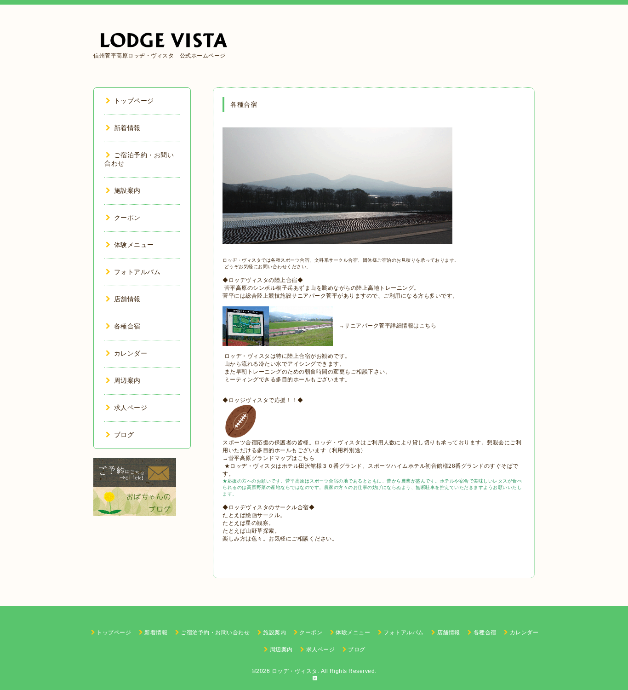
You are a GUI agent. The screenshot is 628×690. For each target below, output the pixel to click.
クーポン (127, 217)
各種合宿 (127, 326)
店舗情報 (127, 299)
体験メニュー (134, 244)
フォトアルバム (137, 272)
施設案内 (127, 190)
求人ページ (130, 407)
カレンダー (130, 353)
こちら (428, 325)
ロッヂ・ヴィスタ (295, 671)
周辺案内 (127, 380)
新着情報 (127, 128)
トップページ (134, 100)
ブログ (124, 434)
